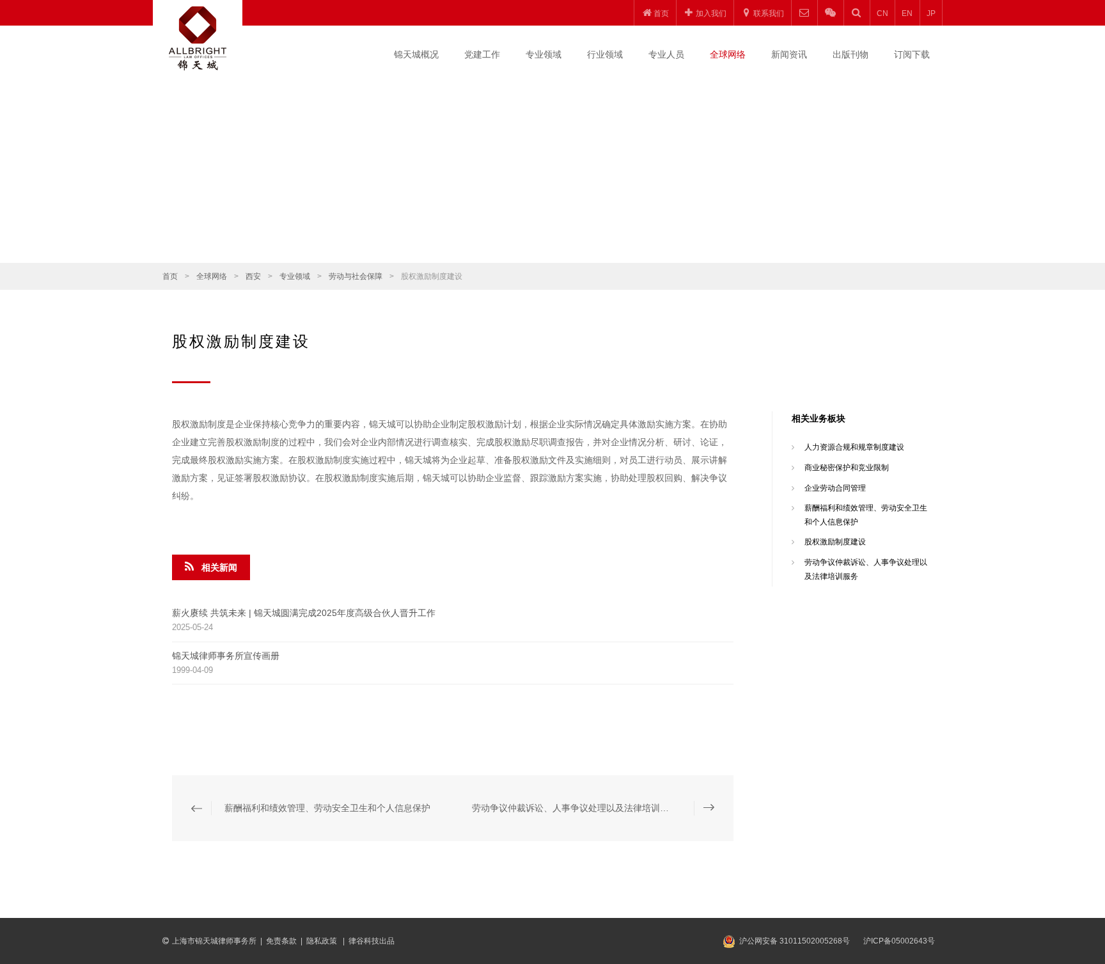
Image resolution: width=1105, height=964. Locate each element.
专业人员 (666, 54)
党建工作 (482, 54)
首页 (170, 276)
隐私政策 (322, 940)
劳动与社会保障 (355, 276)
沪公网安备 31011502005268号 (794, 940)
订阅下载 (912, 54)
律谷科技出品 (372, 940)
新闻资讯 (789, 54)
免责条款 (281, 940)
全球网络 (728, 54)
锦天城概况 (416, 54)
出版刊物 (850, 54)
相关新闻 (219, 567)
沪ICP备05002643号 (899, 940)
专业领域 (543, 54)
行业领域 (605, 54)
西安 (253, 276)
